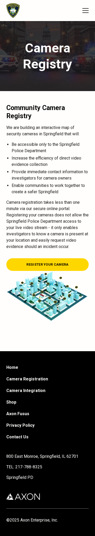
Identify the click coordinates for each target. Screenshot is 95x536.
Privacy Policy (20, 425)
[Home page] (13, 10)
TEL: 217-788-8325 (24, 466)
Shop (11, 402)
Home (12, 367)
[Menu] (85, 10)
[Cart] (76, 10)
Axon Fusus (17, 413)
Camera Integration (25, 390)
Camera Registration (27, 378)
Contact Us (17, 436)
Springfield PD (19, 477)
